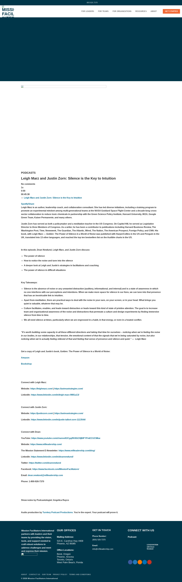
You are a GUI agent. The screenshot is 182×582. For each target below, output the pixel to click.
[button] (179, 3)
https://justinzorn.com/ (41, 413)
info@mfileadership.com (102, 549)
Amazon (25, 358)
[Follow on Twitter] (6, 3)
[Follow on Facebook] (3, 3)
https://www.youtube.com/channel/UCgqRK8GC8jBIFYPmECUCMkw (65, 438)
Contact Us (34, 574)
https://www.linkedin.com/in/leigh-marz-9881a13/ (55, 395)
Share (31, 204)
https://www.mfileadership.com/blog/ (77, 450)
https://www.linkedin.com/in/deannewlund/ (52, 457)
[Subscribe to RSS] (8, 3)
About (154, 11)
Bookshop (26, 364)
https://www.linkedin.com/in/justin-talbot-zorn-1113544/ (58, 419)
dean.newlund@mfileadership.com (45, 475)
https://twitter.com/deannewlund (45, 463)
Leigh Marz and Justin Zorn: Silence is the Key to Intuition (53, 198)
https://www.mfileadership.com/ (46, 444)
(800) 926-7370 (99, 539)
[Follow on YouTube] (13, 3)
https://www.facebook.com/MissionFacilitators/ (55, 469)
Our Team (46, 574)
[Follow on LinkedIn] (11, 3)
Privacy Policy (60, 574)
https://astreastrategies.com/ (68, 389)
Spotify (24, 204)
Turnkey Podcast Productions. (57, 512)
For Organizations (122, 11)
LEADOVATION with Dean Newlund (152, 547)
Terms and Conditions (80, 574)
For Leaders (87, 11)
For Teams (103, 11)
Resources (141, 11)
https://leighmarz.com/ (41, 389)
